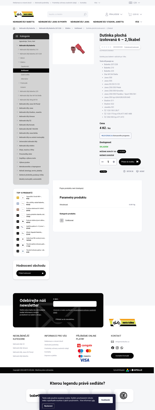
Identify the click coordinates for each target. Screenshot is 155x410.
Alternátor (24, 79)
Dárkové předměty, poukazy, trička (31, 175)
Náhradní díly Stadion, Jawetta (30, 112)
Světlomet (24, 70)
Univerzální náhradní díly (28, 141)
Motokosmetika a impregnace (30, 166)
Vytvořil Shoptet (119, 370)
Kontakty (83, 3)
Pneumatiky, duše (25, 154)
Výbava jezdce (24, 162)
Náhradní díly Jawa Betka (28, 133)
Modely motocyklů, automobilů (30, 179)
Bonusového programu (121, 136)
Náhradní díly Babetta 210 (29, 49)
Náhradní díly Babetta (27, 45)
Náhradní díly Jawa (26, 108)
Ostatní (23, 87)
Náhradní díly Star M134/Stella (30, 95)
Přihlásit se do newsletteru (65, 319)
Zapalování (25, 66)
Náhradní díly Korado (26, 125)
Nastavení (48, 406)
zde (93, 400)
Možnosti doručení (107, 155)
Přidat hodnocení (25, 273)
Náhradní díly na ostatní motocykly (31, 137)
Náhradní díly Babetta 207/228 (31, 54)
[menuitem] (24, 21)
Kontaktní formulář (122, 356)
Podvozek (23, 83)
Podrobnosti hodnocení (131, 47)
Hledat (85, 14)
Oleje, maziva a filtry (26, 150)
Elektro (22, 62)
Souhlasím (105, 400)
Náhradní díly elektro (26, 146)
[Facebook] (112, 347)
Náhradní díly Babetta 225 (29, 91)
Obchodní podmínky (42, 3)
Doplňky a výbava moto (27, 158)
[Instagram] (117, 347)
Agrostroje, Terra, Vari (27, 41)
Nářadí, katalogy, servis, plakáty (30, 171)
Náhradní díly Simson (27, 116)
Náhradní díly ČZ (25, 121)
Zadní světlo (25, 75)
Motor (22, 58)
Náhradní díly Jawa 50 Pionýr (29, 104)
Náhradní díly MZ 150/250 (28, 129)
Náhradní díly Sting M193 (29, 100)
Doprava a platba (50, 355)
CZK (135, 3)
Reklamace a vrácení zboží (22, 3)
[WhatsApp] (121, 347)
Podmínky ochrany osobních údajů (64, 3)
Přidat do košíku (127, 162)
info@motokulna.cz (122, 342)
